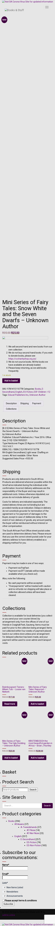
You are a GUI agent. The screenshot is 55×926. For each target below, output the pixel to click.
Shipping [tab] (24, 403)
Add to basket (11, 380)
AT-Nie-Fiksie (33, 833)
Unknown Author (37, 395)
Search (33, 789)
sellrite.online (8, 915)
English (18, 392)
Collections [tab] (11, 409)
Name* (5, 865)
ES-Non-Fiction (34, 845)
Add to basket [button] (37, 704)
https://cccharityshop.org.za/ (22, 359)
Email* (5, 874)
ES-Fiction (28, 392)
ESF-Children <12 (42, 392)
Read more (9, 704)
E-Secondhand (28, 839)
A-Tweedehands (29, 827)
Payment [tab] (36, 403)
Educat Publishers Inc (18, 395)
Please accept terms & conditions (20, 900)
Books (38, 389)
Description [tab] (11, 403)
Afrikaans (19, 824)
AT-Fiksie (31, 830)
